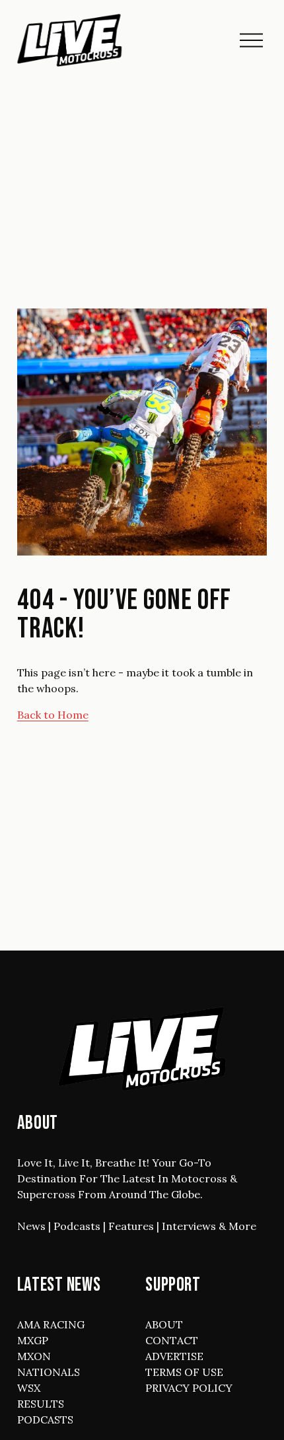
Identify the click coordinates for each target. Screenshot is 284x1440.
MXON (34, 1356)
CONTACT (171, 1340)
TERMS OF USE (184, 1372)
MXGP (32, 1340)
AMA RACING (51, 1324)
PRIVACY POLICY (188, 1387)
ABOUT (164, 1324)
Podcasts (76, 1226)
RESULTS (40, 1403)
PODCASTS (45, 1419)
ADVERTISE (174, 1356)
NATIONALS (48, 1372)
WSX (28, 1387)
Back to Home (53, 714)
